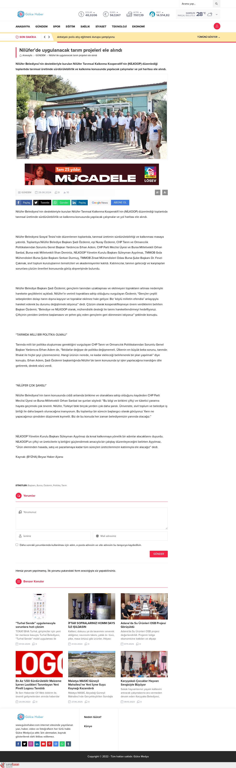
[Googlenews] (55, 743)
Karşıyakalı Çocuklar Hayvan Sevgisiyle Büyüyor (140, 682)
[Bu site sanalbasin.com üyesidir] (9, 766)
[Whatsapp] (62, 743)
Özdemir (48, 485)
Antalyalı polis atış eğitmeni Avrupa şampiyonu (86, 37)
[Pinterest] (49, 743)
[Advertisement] (92, 469)
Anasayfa (27, 55)
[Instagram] (30, 743)
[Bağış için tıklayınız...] (92, 183)
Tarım (64, 485)
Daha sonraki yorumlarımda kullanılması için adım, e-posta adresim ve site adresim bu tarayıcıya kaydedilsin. (81, 545)
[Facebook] (18, 743)
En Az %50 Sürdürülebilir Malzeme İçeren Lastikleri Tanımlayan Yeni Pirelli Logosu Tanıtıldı (38, 684)
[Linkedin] (37, 743)
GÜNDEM (41, 55)
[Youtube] (43, 743)
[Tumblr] (68, 743)
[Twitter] (24, 743)
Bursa (39, 485)
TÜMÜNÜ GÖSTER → (208, 37)
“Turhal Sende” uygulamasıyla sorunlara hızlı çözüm (35, 625)
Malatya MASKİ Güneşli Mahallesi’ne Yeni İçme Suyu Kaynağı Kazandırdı (87, 684)
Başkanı (32, 485)
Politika (56, 485)
